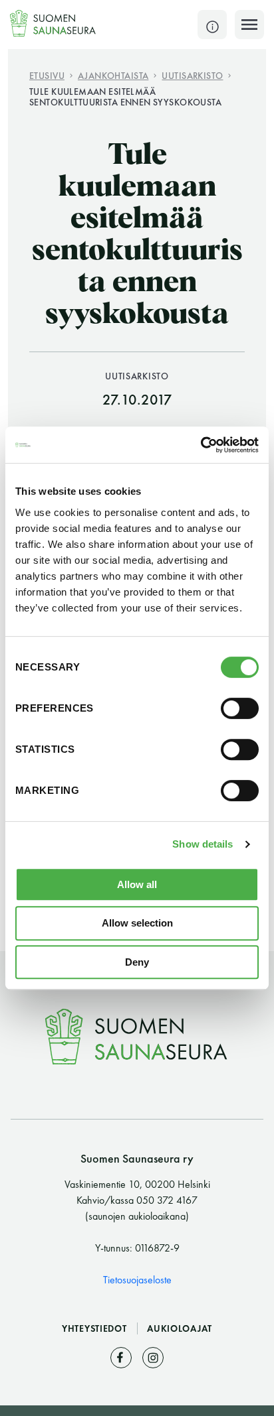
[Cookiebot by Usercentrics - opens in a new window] (200, 445)
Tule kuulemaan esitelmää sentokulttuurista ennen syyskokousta (125, 96)
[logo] (53, 23)
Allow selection (137, 923)
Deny (137, 962)
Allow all (137, 884)
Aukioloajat (179, 1328)
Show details (202, 844)
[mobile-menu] (249, 24)
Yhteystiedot (95, 1328)
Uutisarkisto (192, 75)
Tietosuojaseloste (137, 1280)
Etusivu (47, 75)
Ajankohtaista (113, 75)
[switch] (240, 708)
